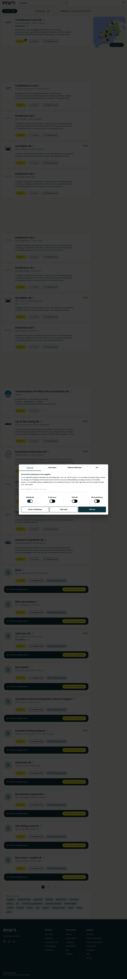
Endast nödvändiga (35, 509)
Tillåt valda (63, 509)
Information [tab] (52, 467)
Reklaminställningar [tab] (75, 467)
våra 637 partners (32, 477)
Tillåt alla (92, 509)
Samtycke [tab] (30, 468)
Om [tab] (97, 467)
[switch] (52, 501)
